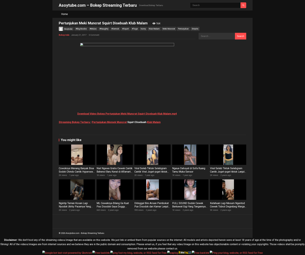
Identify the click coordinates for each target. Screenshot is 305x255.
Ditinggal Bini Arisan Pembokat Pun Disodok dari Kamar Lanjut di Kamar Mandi (151, 206)
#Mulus (93, 29)
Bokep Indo (64, 35)
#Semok (115, 29)
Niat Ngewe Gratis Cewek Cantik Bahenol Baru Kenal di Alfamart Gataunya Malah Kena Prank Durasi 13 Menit (114, 173)
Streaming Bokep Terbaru (75, 122)
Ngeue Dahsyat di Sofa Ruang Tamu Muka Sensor (188, 170)
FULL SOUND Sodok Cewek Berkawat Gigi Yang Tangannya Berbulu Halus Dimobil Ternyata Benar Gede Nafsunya (189, 208)
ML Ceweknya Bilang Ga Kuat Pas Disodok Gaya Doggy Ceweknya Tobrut (113, 206)
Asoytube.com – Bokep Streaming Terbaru (98, 5)
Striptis (195, 29)
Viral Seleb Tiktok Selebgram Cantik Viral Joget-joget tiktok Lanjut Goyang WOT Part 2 (150, 172)
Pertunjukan (183, 29)
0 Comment (94, 35)
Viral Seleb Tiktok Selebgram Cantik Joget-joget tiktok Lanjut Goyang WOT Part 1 (227, 172)
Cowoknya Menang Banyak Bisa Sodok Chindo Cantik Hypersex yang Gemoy (76, 172)
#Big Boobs (81, 29)
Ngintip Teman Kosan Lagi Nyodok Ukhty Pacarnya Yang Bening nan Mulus (75, 206)
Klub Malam (154, 29)
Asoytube (68, 29)
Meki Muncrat (169, 29)
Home (64, 14)
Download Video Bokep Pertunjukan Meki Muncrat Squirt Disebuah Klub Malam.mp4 (127, 113)
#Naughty (103, 29)
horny (143, 29)
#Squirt (125, 29)
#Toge (135, 29)
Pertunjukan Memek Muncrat (109, 122)
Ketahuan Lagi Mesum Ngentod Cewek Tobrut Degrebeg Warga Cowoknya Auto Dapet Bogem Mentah (227, 208)
